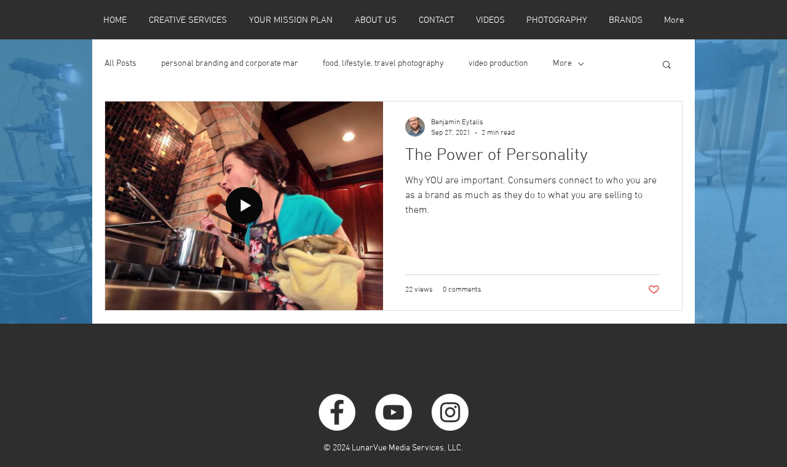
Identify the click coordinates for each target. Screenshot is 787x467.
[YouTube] (393, 412)
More (562, 63)
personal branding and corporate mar (229, 63)
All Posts (120, 63)
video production (498, 63)
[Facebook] (336, 412)
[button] (667, 65)
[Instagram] (450, 412)
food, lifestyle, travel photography (383, 63)
